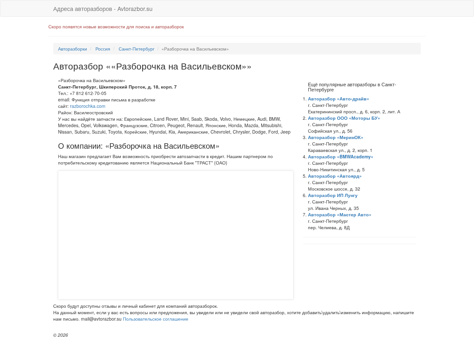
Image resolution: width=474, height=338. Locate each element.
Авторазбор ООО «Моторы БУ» (344, 118)
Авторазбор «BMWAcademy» (340, 156)
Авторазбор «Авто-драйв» (338, 98)
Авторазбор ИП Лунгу (333, 195)
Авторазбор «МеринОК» (335, 137)
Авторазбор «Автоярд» (335, 176)
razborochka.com (87, 106)
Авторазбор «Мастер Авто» (339, 214)
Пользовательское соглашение (155, 318)
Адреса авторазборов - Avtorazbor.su (103, 8)
